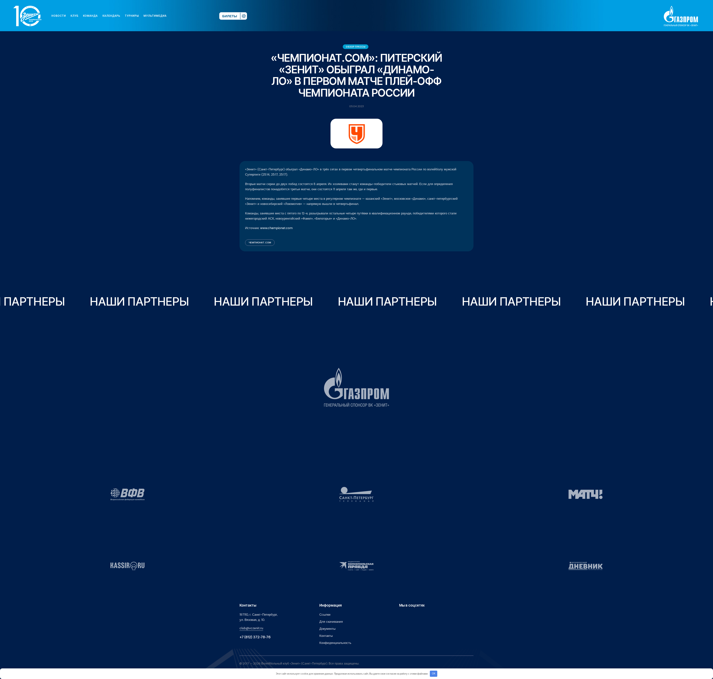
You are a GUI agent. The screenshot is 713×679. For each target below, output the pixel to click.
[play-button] (188, 15)
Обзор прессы (355, 46)
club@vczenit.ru (251, 628)
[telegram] (194, 15)
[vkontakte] (176, 15)
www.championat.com (276, 228)
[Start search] (205, 16)
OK (433, 673)
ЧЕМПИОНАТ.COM (260, 242)
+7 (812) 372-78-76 (255, 637)
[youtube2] (182, 15)
